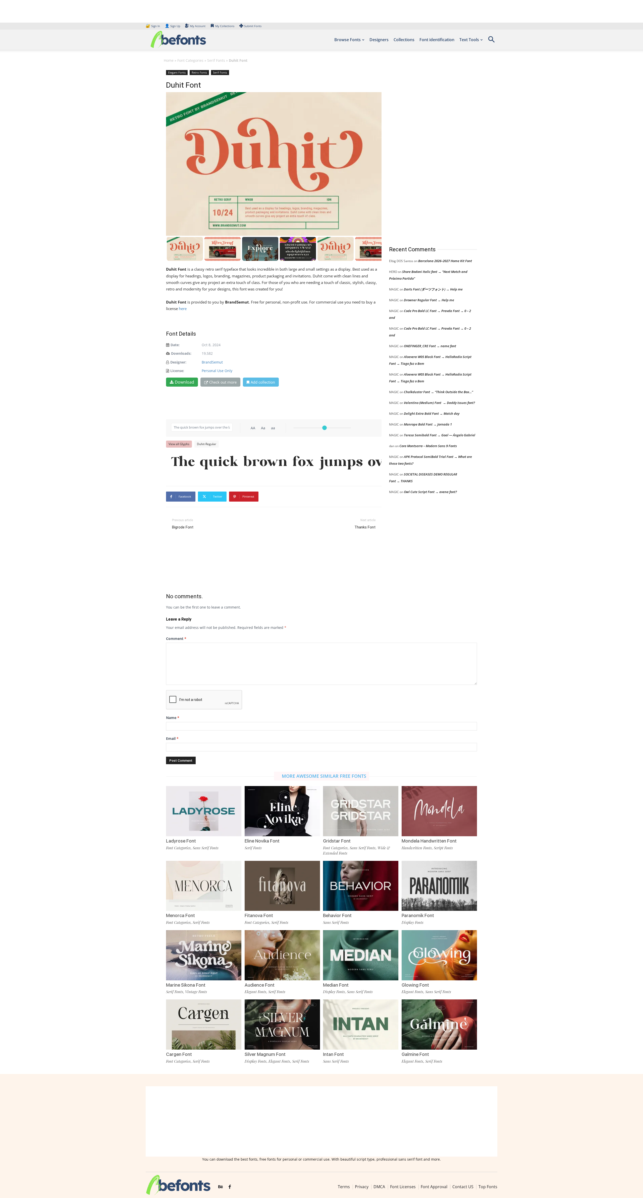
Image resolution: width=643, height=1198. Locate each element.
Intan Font (333, 1054)
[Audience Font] (282, 954)
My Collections (224, 26)
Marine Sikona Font (185, 985)
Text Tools (469, 39)
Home (169, 60)
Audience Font (260, 985)
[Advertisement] (426, 153)
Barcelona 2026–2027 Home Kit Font (445, 261)
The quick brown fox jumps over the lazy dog (276, 462)
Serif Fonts (216, 60)
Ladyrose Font (181, 841)
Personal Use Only (217, 370)
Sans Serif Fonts (206, 847)
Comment (176, 638)
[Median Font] (360, 954)
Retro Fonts (199, 72)
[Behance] (220, 1187)
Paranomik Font (418, 915)
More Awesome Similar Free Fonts (324, 776)
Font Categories (190, 60)
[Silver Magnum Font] (282, 1024)
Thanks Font (365, 527)
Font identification (436, 39)
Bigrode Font (182, 527)
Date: (175, 344)
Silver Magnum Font (265, 1054)
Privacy (361, 1186)
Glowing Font (415, 985)
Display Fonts (412, 922)
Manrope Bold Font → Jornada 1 (428, 424)
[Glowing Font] (439, 954)
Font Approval (434, 1186)
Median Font (336, 985)
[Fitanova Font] (282, 885)
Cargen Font (179, 1054)
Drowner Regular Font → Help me (429, 300)
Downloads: (181, 353)
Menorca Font (180, 915)
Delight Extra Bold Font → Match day (431, 413)
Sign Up (172, 26)
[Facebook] (230, 1187)
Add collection (263, 382)
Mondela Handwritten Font (429, 841)
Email (172, 738)
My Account (197, 26)
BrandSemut (212, 362)
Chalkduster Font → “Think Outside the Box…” (438, 392)
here (183, 308)
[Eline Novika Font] (282, 810)
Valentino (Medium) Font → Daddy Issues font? (439, 402)
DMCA (379, 1186)
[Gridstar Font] (360, 810)
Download (184, 382)
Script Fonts (443, 847)
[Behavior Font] (360, 885)
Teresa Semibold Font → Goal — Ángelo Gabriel (439, 435)
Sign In (153, 26)
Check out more (223, 382)
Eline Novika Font (262, 841)
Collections (404, 39)
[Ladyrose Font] (203, 810)
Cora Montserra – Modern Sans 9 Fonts (428, 446)
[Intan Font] (360, 1024)
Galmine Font (415, 1054)
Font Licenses (403, 1186)
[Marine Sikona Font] (203, 954)
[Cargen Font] (203, 1024)
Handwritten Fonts (417, 847)
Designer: (178, 362)
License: (177, 370)
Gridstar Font (337, 841)
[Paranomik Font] (439, 885)
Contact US (462, 1186)
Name (172, 717)
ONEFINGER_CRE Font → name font (430, 346)
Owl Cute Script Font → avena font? (430, 492)
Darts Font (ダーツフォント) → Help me (433, 289)
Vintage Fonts (196, 991)
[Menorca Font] (203, 885)
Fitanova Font (259, 915)
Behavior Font (337, 915)
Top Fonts (487, 1186)
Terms (344, 1186)
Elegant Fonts (177, 72)
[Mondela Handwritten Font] (439, 810)
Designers (379, 39)
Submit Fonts (252, 26)
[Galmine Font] (439, 1024)
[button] (491, 41)
